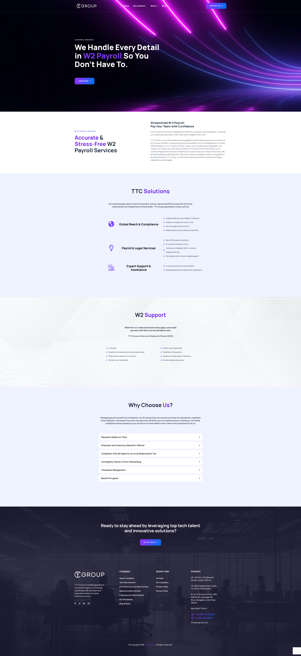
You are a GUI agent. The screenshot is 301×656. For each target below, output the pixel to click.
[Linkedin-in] (84, 603)
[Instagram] (88, 603)
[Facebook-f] (75, 603)
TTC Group (150, 644)
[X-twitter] (80, 603)
